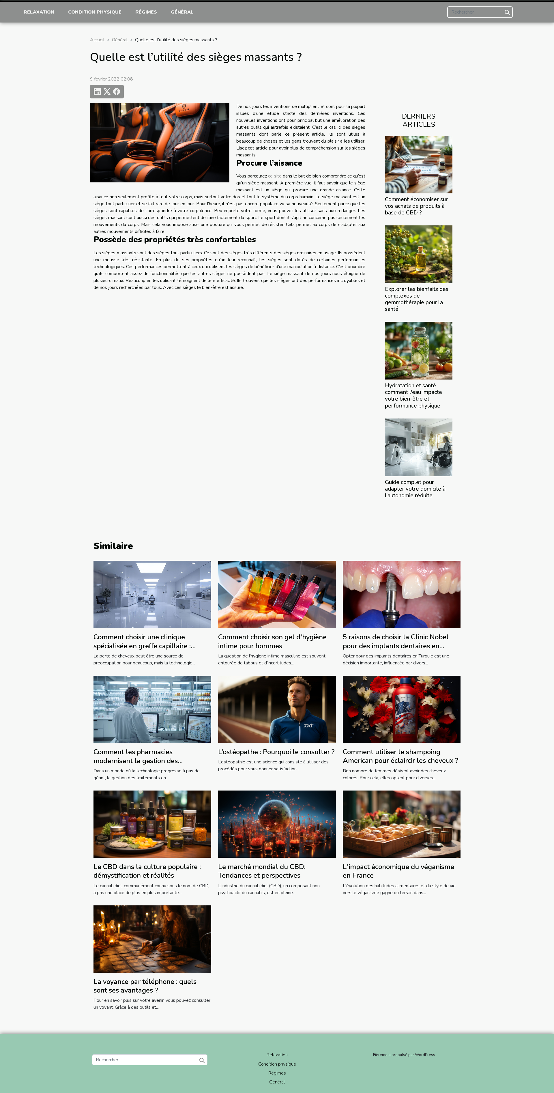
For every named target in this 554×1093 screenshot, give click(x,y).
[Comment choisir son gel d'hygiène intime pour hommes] (277, 594)
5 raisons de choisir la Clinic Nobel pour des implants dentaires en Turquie (396, 645)
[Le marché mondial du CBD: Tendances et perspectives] (277, 824)
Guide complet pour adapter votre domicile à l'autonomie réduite (415, 489)
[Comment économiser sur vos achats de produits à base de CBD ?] (418, 164)
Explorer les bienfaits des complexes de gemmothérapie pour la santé (416, 299)
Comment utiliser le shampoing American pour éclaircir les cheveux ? (400, 756)
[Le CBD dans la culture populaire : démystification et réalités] (152, 824)
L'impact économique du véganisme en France (398, 871)
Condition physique (94, 12)
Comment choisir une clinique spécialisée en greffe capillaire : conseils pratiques (142, 645)
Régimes (146, 12)
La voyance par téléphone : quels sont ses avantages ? (144, 986)
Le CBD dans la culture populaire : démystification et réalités (147, 871)
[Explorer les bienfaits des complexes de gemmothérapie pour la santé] (418, 254)
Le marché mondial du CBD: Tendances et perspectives (262, 871)
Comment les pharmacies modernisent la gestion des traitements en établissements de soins (145, 765)
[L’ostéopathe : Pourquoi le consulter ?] (277, 709)
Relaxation (39, 12)
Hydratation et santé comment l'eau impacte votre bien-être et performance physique (413, 395)
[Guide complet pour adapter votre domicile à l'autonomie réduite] (418, 447)
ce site (274, 176)
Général (182, 12)
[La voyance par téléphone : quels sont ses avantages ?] (152, 938)
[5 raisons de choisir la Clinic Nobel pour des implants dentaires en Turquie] (402, 594)
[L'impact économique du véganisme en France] (402, 824)
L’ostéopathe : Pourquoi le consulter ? (276, 751)
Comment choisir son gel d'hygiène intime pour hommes (272, 641)
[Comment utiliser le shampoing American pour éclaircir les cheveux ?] (402, 709)
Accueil (97, 40)
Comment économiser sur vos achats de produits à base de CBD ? (416, 206)
